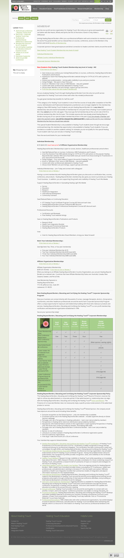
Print (107, 33)
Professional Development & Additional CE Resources (24, 39)
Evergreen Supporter (23, 56)
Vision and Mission (97, 401)
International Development (51, 474)
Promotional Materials (50, 493)
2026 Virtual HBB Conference (21, 59)
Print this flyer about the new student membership (59, 89)
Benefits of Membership (58, 43)
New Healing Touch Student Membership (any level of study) (58, 50)
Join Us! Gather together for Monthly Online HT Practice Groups (24, 49)
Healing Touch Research (50, 458)
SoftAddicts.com (108, 540)
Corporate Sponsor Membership (48, 61)
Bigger (21, 18)
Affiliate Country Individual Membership (50, 58)
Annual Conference (48, 489)
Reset (28, 18)
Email (111, 33)
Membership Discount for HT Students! (23, 44)
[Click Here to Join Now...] (48, 69)
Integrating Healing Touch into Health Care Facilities (60, 465)
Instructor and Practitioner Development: (56, 482)
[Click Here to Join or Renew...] (49, 171)
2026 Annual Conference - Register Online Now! (24, 31)
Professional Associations (51, 500)
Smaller (34, 18)
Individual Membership (45, 54)
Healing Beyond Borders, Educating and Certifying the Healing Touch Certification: (70, 444)
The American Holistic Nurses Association (56, 451)
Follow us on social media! (22, 53)
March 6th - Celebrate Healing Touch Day (23, 35)
